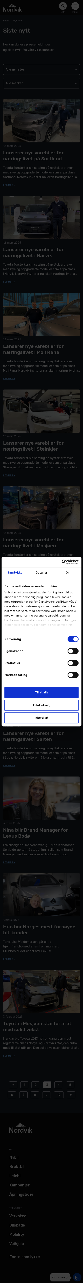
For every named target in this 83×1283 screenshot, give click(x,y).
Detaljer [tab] (41, 572)
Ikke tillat (41, 717)
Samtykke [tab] (14, 572)
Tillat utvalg (41, 705)
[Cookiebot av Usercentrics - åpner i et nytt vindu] (62, 562)
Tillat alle (41, 692)
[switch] (73, 651)
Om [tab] (68, 572)
